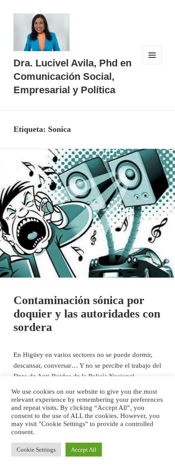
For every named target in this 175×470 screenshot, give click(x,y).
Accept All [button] (83, 449)
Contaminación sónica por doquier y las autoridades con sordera (86, 314)
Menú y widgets (152, 64)
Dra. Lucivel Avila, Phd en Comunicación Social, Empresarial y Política (72, 76)
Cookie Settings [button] (36, 449)
